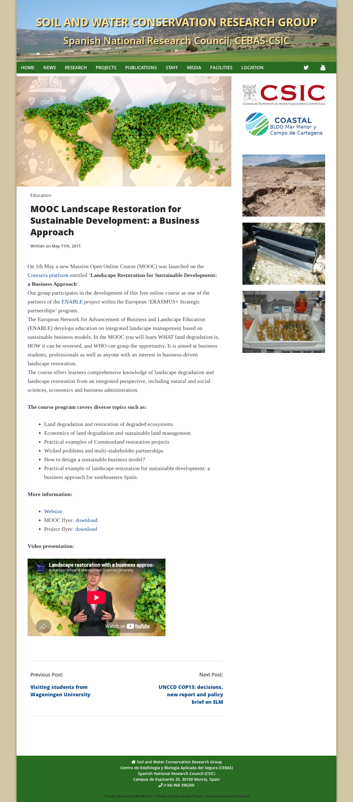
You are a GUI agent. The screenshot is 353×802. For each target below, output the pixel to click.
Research (76, 68)
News (49, 68)
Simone (174, 796)
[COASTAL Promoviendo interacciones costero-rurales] (283, 138)
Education (40, 195)
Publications (141, 68)
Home (27, 68)
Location (252, 68)
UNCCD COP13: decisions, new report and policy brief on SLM (191, 694)
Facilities (221, 68)
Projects (106, 68)
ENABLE (72, 302)
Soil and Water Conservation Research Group (176, 22)
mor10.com (194, 796)
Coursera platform (48, 275)
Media (194, 68)
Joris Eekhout (239, 796)
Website (53, 511)
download (86, 520)
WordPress (143, 796)
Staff (172, 68)
